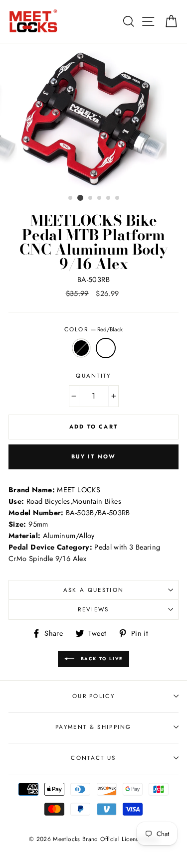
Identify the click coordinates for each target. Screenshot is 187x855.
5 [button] (108, 198)
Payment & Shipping (93, 727)
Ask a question (93, 590)
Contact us (93, 758)
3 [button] (90, 198)
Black (81, 348)
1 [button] (70, 198)
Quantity (93, 376)
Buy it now (93, 456)
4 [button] (99, 198)
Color (93, 329)
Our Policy (93, 696)
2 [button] (80, 198)
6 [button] (117, 198)
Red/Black (106, 348)
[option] (94, 117)
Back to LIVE (100, 658)
